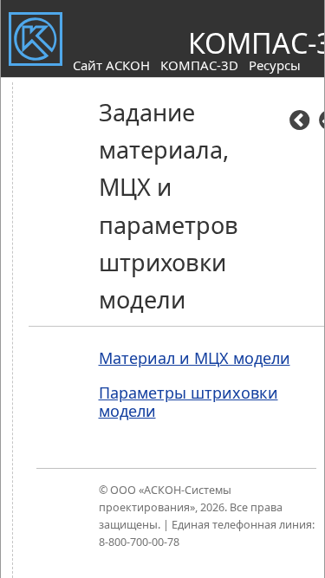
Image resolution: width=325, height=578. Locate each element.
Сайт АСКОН (111, 65)
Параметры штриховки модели (188, 402)
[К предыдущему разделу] (300, 123)
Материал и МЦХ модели (194, 357)
